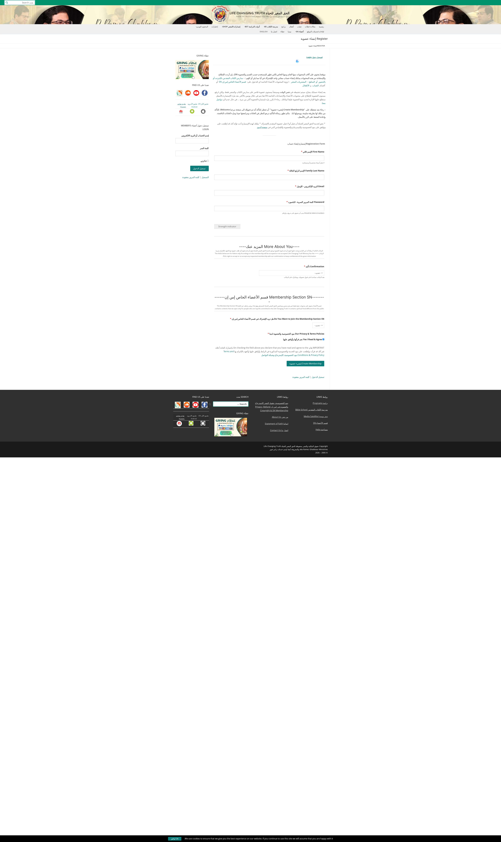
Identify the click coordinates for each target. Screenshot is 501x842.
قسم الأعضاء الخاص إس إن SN (232, 81)
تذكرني (204, 160)
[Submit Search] (6, 2)
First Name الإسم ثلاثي (312, 151)
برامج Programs (320, 403)
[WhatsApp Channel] (471, 3)
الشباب (315, 85)
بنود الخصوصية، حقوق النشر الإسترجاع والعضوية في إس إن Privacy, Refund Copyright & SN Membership (271, 407)
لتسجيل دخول (317, 57)
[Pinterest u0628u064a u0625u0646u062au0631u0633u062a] (466, 3)
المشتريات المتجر (298, 81)
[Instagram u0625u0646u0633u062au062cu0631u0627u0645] (476, 3)
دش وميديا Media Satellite (316, 416)
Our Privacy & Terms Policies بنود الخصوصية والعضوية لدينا (296, 333)
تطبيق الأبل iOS (203, 104)
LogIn (309, 57)
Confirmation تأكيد (314, 266)
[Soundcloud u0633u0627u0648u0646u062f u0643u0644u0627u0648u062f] (485, 3)
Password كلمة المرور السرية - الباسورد (305, 202)
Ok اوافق (174, 838)
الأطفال (306, 85)
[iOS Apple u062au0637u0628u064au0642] (457, 3)
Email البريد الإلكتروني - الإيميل (309, 186)
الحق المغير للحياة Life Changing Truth (259, 13)
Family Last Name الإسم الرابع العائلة (306, 170)
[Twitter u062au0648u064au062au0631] (481, 3)
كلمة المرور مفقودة (301, 377)
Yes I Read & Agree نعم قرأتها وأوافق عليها (303, 339)
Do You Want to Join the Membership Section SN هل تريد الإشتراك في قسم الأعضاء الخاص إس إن (277, 318)
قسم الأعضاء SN (320, 423)
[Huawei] (452, 3)
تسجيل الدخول (318, 377)
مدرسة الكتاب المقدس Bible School (311, 409)
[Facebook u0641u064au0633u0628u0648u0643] (494, 3)
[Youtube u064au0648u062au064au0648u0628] (490, 3)
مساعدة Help (322, 429)
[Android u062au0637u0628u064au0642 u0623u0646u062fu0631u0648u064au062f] (461, 3)
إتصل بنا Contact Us (279, 430)
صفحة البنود (262, 127)
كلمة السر (204, 148)
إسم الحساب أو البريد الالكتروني (195, 135)
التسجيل (205, 177)
